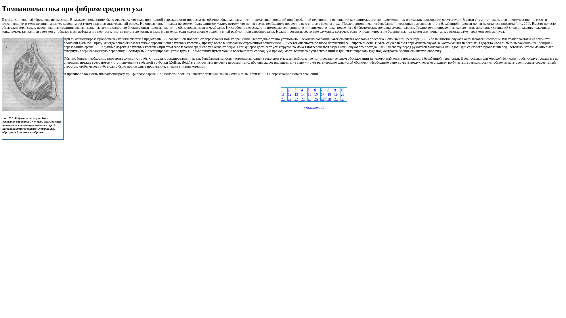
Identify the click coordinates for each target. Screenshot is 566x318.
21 (283, 99)
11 (283, 94)
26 (316, 99)
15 (309, 94)
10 (342, 90)
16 (316, 94)
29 (336, 99)
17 (322, 94)
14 (303, 94)
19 (336, 94)
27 (322, 99)
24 (303, 99)
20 (342, 94)
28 (329, 99)
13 (296, 94)
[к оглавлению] (313, 107)
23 (296, 99)
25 (309, 99)
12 (289, 94)
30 (342, 99)
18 (329, 94)
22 (289, 99)
